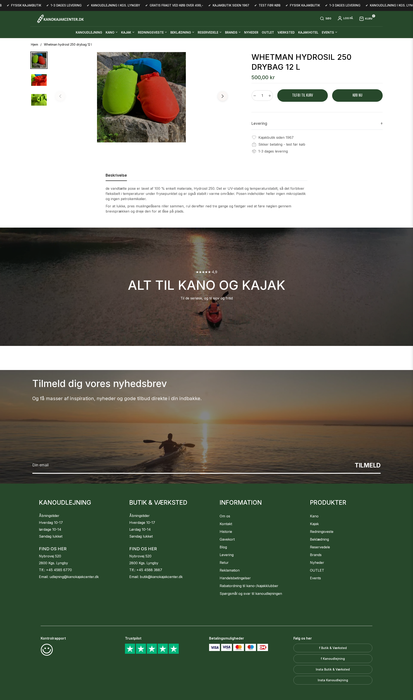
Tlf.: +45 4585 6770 (55, 570)
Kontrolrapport (53, 638)
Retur (224, 562)
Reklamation (230, 570)
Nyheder (317, 562)
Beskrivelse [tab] (116, 175)
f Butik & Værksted (333, 648)
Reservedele (320, 547)
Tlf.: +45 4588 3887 (145, 570)
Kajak (314, 524)
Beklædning (319, 539)
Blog (223, 547)
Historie (226, 531)
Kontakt (226, 524)
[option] (141, 97)
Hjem (34, 44)
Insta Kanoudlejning (333, 680)
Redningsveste (321, 531)
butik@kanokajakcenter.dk (161, 577)
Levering (227, 555)
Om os (225, 516)
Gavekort (227, 539)
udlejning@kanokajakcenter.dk (74, 577)
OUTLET (317, 570)
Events (315, 578)
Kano (314, 516)
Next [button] (222, 96)
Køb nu (357, 95)
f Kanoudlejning (333, 658)
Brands (316, 555)
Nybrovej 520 (50, 556)
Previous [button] (60, 96)
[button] (325, 18)
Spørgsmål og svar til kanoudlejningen (251, 593)
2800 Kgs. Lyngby (53, 563)
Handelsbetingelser (235, 578)
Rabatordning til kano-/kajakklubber (249, 586)
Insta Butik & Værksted (333, 669)
